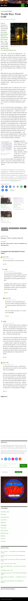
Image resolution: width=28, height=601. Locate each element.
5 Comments (12, 19)
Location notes (4, 519)
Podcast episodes (4, 530)
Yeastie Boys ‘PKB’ (18, 91)
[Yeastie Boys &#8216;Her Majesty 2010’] (6, 201)
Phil (8, 19)
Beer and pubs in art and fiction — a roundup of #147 (13, 577)
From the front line (5, 517)
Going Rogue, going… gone (7, 570)
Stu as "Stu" (6, 257)
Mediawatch (3, 522)
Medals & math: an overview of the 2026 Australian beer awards (13, 556)
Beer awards (3, 514)
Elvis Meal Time (14, 180)
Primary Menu (26, 5)
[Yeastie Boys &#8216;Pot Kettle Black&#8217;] (6, 214)
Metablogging (4, 525)
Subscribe (23, 465)
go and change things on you (9, 50)
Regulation (3, 536)
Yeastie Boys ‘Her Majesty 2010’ (4, 205)
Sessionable (5, 230)
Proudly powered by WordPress (6, 599)
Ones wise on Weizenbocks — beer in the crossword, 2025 (13, 566)
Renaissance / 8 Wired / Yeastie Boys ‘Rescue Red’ (12, 237)
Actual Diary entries (6, 11)
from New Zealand (14, 228)
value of (10, 73)
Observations (3, 528)
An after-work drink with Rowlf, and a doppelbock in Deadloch (12, 581)
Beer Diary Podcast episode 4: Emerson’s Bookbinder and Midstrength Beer (14, 243)
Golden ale (23, 228)
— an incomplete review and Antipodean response (13, 552)
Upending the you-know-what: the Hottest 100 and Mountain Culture (13, 573)
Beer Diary (4, 5)
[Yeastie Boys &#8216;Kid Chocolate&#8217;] (18, 201)
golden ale (19, 107)
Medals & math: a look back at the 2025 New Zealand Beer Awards (13, 560)
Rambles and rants (4, 533)
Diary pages (4, 228)
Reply (5, 264)
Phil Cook (11, 446)
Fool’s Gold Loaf (4, 171)
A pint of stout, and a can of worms (8, 563)
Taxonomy (3, 538)
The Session (3, 541)
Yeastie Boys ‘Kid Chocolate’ (17, 205)
